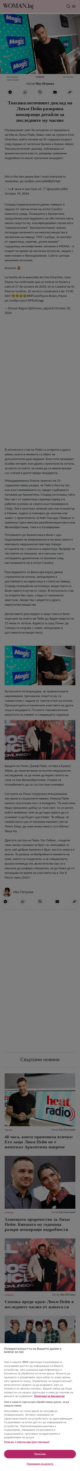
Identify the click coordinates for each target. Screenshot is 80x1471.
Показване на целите (40, 1463)
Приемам (40, 1454)
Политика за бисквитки (49, 1396)
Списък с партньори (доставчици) (27, 1441)
